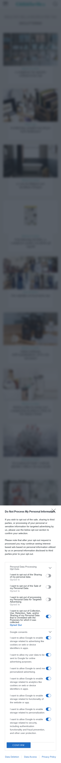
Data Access (30, 756)
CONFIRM (19, 745)
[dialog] (30, 634)
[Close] (55, 512)
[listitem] (30, 568)
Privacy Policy (49, 756)
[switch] (48, 575)
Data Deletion (12, 756)
